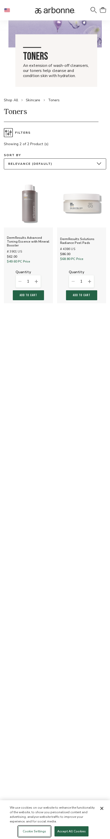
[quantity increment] (36, 281)
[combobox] (55, 164)
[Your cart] (103, 10)
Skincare (33, 100)
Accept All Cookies (71, 831)
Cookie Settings (34, 831)
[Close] (101, 808)
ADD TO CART (28, 295)
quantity (23, 272)
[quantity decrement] (20, 281)
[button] (9, 10)
